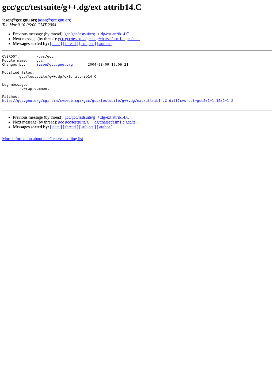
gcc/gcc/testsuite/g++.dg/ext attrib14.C (96, 34)
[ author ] (104, 43)
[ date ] (56, 43)
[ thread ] (70, 43)
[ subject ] (87, 43)
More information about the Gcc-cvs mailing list (42, 138)
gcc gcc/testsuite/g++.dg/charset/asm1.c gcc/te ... (99, 38)
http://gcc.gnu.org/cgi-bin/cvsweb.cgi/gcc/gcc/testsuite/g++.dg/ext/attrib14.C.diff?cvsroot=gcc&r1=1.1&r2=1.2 (117, 101)
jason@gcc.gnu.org (54, 20)
